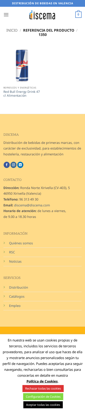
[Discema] (42, 14)
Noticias (15, 261)
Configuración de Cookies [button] (43, 397)
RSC (12, 252)
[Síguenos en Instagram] (13, 165)
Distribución (18, 287)
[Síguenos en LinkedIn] (20, 165)
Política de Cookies (42, 381)
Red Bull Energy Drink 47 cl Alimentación (21, 94)
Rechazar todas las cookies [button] (43, 388)
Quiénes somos (21, 243)
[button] (6, 14)
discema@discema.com (32, 205)
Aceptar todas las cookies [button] (43, 405)
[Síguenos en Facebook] (7, 165)
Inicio (12, 30)
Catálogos (16, 296)
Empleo (15, 306)
